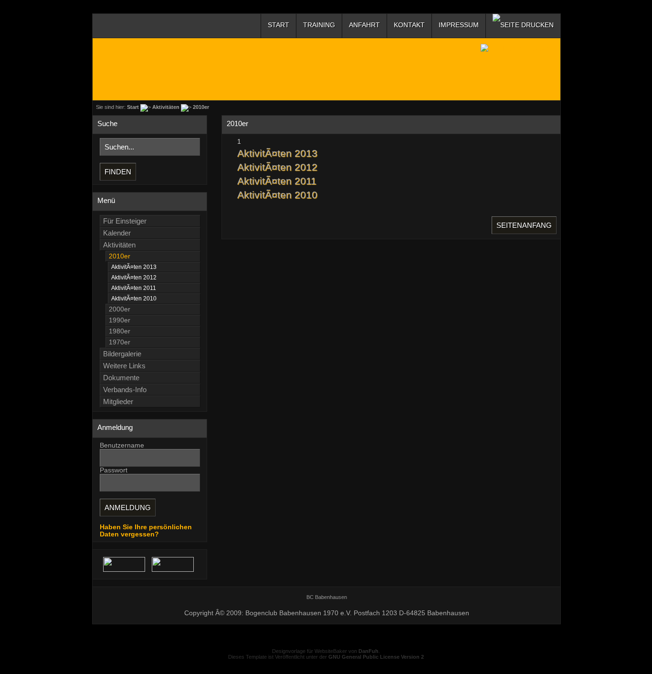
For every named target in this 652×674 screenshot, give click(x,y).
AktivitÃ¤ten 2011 (133, 288)
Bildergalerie (122, 354)
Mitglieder (118, 401)
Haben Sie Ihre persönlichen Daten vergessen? (146, 531)
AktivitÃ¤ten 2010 (134, 298)
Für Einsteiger (125, 221)
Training (319, 25)
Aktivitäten (165, 107)
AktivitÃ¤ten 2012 (134, 277)
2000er (119, 309)
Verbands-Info (125, 389)
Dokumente (121, 378)
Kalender (117, 233)
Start (278, 25)
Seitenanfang (524, 225)
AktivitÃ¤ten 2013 (134, 267)
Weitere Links (124, 366)
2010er (201, 107)
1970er (119, 342)
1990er (119, 320)
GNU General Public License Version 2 (376, 657)
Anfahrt (364, 25)
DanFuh (368, 651)
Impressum (459, 25)
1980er (119, 331)
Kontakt (409, 25)
